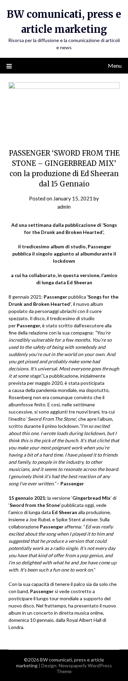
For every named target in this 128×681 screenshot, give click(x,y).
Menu (115, 65)
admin (64, 207)
